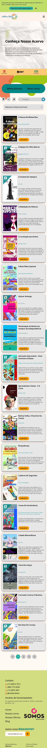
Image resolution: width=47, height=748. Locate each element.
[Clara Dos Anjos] (10, 576)
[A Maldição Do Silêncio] (10, 218)
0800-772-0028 (13, 687)
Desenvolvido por (11, 745)
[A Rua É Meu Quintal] (10, 278)
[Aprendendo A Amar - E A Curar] (10, 397)
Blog (7, 721)
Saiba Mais (23, 140)
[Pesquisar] (43, 99)
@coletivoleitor (13, 693)
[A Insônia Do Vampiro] (10, 188)
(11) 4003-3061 (13, 690)
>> (34, 657)
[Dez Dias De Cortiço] (10, 636)
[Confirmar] (8, 99)
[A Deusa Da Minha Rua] (10, 128)
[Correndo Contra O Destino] (10, 606)
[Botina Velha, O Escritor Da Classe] (10, 427)
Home (8, 709)
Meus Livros (33, 88)
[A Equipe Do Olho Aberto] (10, 158)
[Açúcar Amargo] (10, 308)
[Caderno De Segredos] (10, 487)
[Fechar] (36, 8)
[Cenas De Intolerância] (10, 517)
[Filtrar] (3, 99)
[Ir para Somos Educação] (34, 714)
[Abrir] (43, 16)
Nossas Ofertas (12, 717)
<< (12, 657)
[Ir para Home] (9, 16)
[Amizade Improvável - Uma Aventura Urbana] (10, 367)
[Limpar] (14, 99)
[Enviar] (27, 734)
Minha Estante (14, 88)
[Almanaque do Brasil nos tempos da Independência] (10, 338)
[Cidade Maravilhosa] (10, 547)
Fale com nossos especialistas (21, 8)
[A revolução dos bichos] (10, 248)
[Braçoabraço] (10, 457)
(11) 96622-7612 (13, 684)
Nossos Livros (12, 713)
